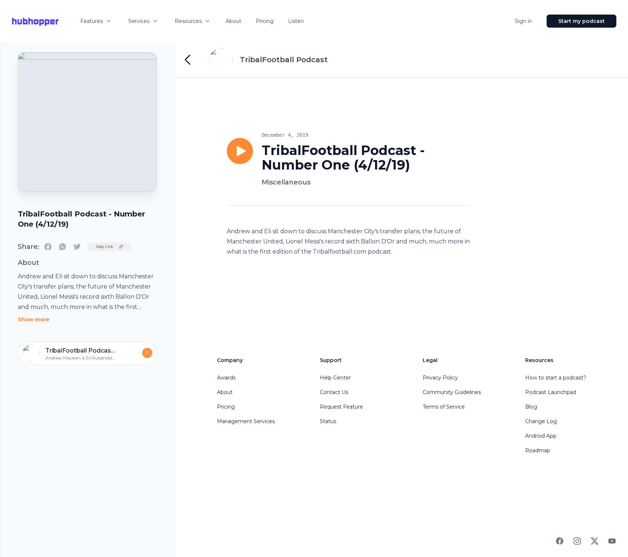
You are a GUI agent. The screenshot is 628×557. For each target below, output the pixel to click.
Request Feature (341, 406)
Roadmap (537, 450)
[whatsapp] (62, 246)
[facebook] (48, 246)
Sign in (523, 21)
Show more (33, 319)
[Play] (240, 151)
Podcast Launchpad (550, 392)
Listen (296, 21)
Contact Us (334, 392)
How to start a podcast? (555, 377)
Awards (226, 377)
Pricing (265, 21)
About (233, 21)
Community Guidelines (452, 392)
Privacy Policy (440, 377)
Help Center (335, 377)
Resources (188, 21)
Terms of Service (444, 406)
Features (91, 21)
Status (328, 421)
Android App (540, 436)
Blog (531, 406)
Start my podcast (581, 21)
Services (138, 21)
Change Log (541, 421)
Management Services (246, 421)
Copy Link (104, 246)
